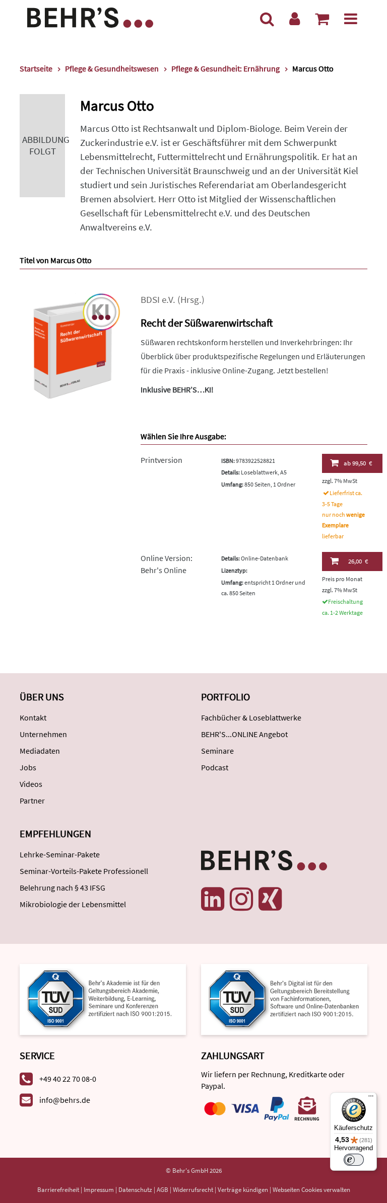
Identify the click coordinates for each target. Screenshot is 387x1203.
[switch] (354, 1160)
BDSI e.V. (158, 299)
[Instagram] (241, 899)
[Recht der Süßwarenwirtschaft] (72, 345)
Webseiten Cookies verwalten (311, 1189)
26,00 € (358, 561)
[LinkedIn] (212, 899)
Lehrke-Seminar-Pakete (60, 854)
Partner (32, 800)
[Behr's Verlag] (90, 16)
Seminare (217, 751)
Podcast (214, 767)
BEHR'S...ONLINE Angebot (244, 734)
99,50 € (358, 463)
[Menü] (350, 18)
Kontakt (33, 717)
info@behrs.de (64, 1100)
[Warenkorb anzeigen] (322, 18)
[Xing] (270, 899)
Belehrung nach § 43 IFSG (62, 888)
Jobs (28, 767)
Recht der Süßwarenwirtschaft (207, 323)
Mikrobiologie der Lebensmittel (73, 904)
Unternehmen (43, 734)
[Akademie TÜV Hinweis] (284, 998)
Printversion (161, 460)
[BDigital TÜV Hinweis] (103, 998)
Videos (31, 784)
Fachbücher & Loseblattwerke (251, 717)
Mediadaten (40, 751)
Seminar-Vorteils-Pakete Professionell (84, 871)
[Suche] (267, 18)
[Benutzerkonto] (294, 18)
